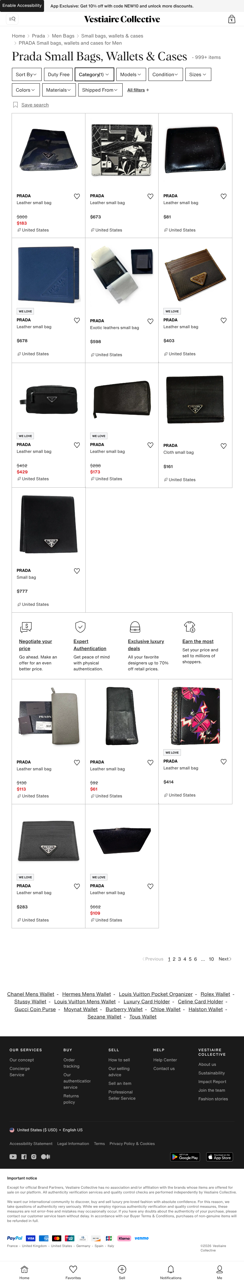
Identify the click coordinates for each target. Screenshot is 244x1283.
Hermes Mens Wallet (86, 994)
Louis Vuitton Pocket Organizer (156, 994)
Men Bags (63, 35)
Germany (83, 1246)
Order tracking (71, 1063)
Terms (99, 1143)
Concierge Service (20, 1071)
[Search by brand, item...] (12, 19)
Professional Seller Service (121, 1095)
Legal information (73, 1143)
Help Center (165, 1060)
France (12, 1246)
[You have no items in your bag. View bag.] (232, 19)
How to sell (119, 1060)
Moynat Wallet (81, 1009)
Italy (111, 1246)
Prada (38, 35)
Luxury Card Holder (147, 1001)
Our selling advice (118, 1071)
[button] (232, 19)
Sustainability (211, 1073)
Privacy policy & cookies (132, 1143)
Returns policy (71, 1099)
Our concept (22, 1060)
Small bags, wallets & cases (112, 35)
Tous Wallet (143, 1017)
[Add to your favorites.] (77, 196)
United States (61, 1246)
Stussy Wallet (30, 1001)
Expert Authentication (90, 645)
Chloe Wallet (166, 1009)
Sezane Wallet (104, 1017)
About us (207, 1064)
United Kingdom (34, 1246)
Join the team (211, 1090)
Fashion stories (213, 1099)
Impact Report (212, 1082)
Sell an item (119, 1083)
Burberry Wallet (124, 1009)
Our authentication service (77, 1081)
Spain (99, 1246)
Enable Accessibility (22, 5)
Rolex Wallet (215, 994)
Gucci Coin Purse (35, 1009)
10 (211, 959)
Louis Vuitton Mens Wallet (84, 1001)
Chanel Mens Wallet (30, 994)
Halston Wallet (206, 1009)
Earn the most (198, 641)
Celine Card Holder (200, 1001)
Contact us (164, 1068)
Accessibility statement (31, 1143)
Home (18, 35)
